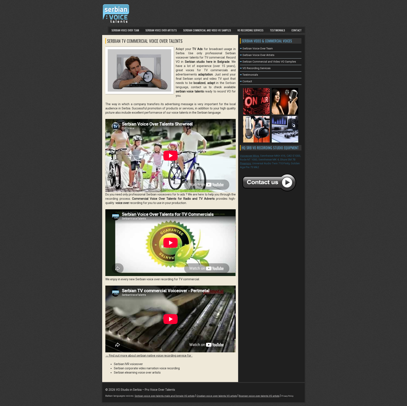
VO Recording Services (250, 30)
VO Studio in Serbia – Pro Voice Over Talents (145, 389)
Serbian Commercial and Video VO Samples (207, 30)
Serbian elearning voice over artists (137, 372)
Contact (296, 30)
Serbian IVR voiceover (128, 364)
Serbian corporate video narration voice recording (147, 368)
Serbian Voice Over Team (125, 30)
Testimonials (277, 30)
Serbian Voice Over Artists (161, 30)
